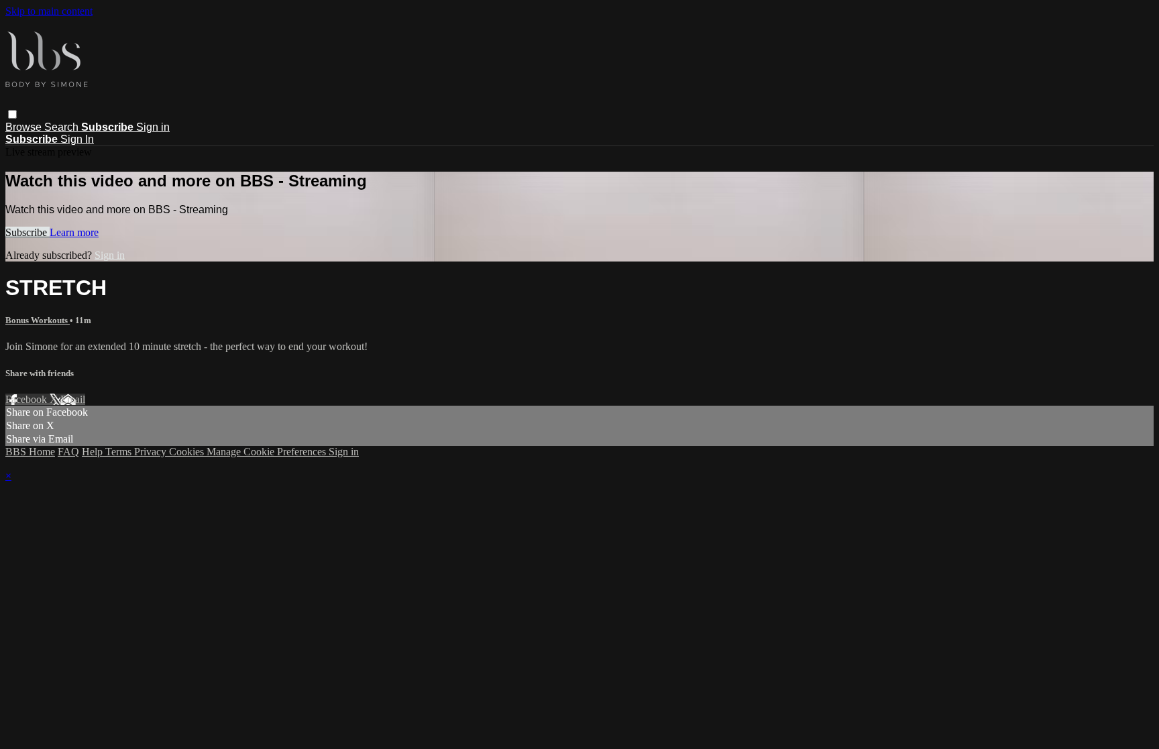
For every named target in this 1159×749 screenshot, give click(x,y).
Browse (24, 127)
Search (62, 127)
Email (72, 399)
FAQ (68, 451)
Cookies (188, 451)
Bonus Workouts (37, 320)
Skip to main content (49, 11)
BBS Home (30, 451)
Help (93, 451)
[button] (12, 114)
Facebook (27, 399)
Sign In (77, 139)
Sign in (153, 127)
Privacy (151, 451)
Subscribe (27, 232)
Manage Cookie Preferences (268, 451)
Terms (119, 451)
